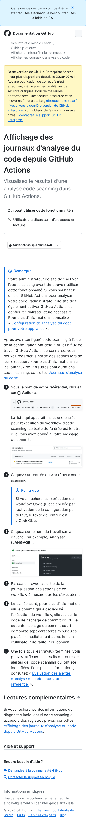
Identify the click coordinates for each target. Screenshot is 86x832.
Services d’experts (42, 815)
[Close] (73, 7)
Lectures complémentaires (39, 697)
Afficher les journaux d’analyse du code (40, 57)
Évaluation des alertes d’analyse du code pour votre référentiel (41, 678)
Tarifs (21, 815)
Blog (63, 815)
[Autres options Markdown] (57, 245)
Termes (43, 810)
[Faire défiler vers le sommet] (75, 822)
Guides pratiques (23, 48)
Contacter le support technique (31, 777)
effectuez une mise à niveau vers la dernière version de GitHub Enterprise (43, 105)
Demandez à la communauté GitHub (35, 770)
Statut (8, 815)
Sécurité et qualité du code (31, 43)
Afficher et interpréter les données (36, 52)
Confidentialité (63, 810)
